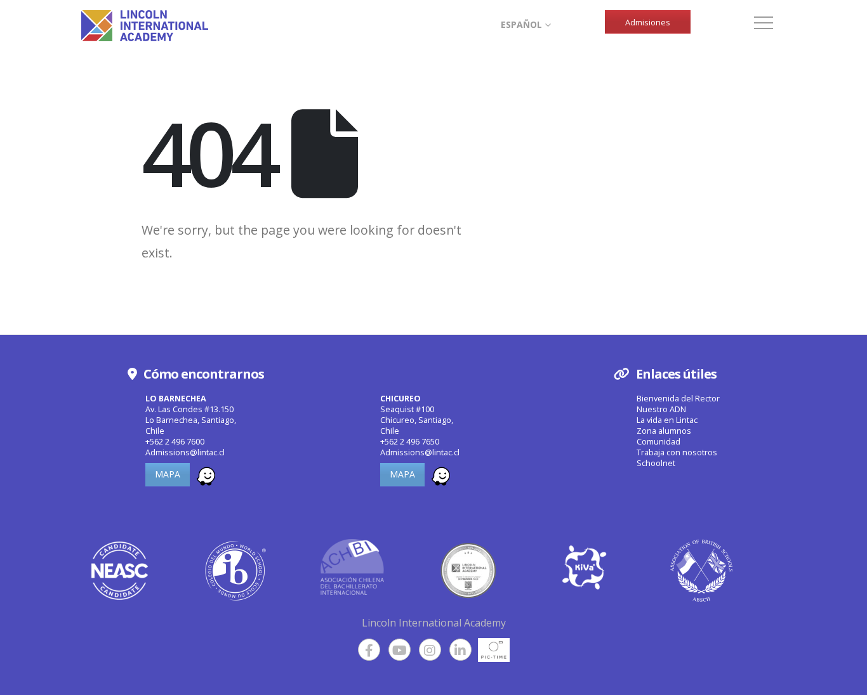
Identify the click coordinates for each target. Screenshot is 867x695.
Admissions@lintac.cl (185, 452)
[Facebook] (369, 650)
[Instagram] (430, 650)
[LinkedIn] (460, 650)
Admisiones (647, 22)
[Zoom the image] (206, 474)
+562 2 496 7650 (409, 441)
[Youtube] (399, 650)
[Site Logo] (144, 25)
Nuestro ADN (661, 409)
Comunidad (658, 441)
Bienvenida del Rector (678, 398)
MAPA (167, 474)
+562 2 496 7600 (174, 441)
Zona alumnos (664, 430)
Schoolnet (656, 463)
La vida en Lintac (667, 420)
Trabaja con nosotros (677, 452)
